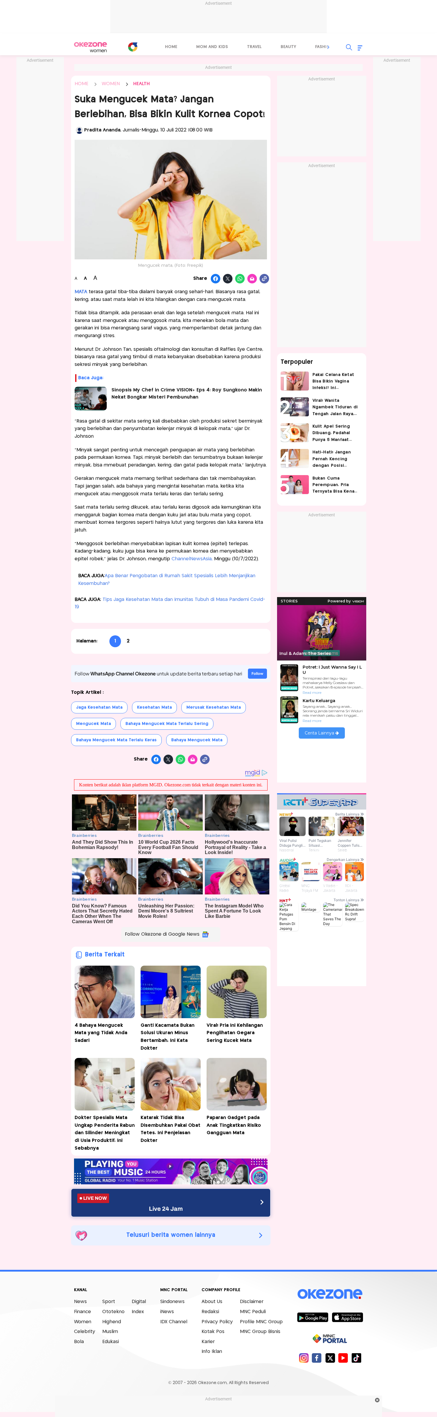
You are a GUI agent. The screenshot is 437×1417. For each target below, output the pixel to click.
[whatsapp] (240, 279)
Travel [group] (254, 47)
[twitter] (330, 1358)
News (80, 1301)
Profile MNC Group (261, 1322)
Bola (79, 1342)
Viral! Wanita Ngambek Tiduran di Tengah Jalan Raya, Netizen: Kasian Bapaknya (335, 408)
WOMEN (111, 84)
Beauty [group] (288, 47)
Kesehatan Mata (154, 707)
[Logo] (132, 47)
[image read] (91, 398)
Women (82, 1322)
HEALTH (141, 84)
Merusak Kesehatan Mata (213, 707)
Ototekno (113, 1312)
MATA (81, 292)
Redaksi (210, 1312)
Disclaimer (251, 1301)
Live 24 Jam (166, 1208)
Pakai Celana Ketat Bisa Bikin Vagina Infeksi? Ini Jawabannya (333, 382)
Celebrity (84, 1331)
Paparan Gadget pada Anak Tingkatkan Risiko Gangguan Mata (234, 1125)
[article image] (295, 381)
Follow (257, 673)
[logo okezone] (330, 1294)
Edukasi (110, 1342)
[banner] (171, 1182)
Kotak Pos (213, 1331)
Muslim (110, 1331)
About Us (212, 1301)
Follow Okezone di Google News (162, 934)
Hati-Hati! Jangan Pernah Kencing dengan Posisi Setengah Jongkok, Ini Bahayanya (334, 459)
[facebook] (317, 1358)
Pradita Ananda (102, 130)
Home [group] (171, 47)
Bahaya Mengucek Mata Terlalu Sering (166, 724)
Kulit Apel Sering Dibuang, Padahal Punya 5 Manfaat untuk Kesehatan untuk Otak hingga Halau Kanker (333, 433)
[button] (328, 47)
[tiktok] (356, 1358)
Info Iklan (212, 1351)
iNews (167, 1312)
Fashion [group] (324, 47)
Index (138, 1312)
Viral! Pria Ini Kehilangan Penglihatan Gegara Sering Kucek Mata (235, 1033)
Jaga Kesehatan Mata (99, 707)
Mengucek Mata (93, 724)
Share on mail (252, 279)
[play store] (312, 1317)
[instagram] (304, 1358)
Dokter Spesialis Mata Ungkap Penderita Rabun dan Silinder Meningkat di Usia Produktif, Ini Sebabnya (105, 1132)
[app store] (347, 1317)
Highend (111, 1322)
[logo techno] (91, 47)
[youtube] (343, 1358)
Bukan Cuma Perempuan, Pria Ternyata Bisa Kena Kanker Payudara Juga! (333, 485)
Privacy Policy (217, 1322)
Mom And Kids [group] (212, 47)
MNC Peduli (253, 1312)
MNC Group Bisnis (260, 1331)
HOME (81, 84)
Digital (139, 1301)
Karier (208, 1342)
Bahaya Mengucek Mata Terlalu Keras (116, 740)
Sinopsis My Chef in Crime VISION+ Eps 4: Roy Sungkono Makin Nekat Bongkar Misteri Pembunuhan (186, 393)
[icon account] (79, 130)
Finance (82, 1312)
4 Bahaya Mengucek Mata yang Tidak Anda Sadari (101, 1033)
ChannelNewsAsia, (191, 559)
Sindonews (172, 1301)
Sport (108, 1301)
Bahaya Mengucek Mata (196, 740)
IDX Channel (173, 1322)
